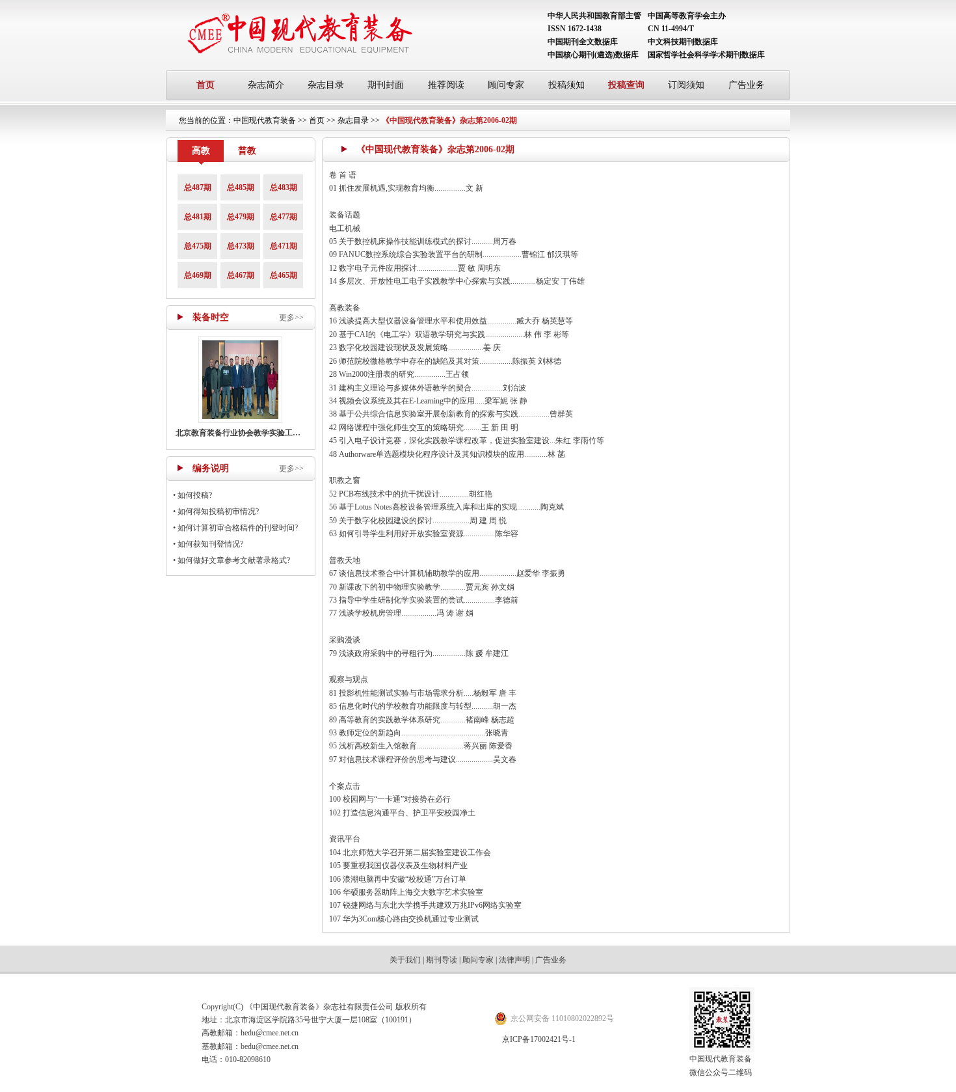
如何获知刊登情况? (210, 544)
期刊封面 (385, 85)
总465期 (283, 275)
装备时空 (211, 317)
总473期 (240, 246)
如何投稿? (195, 495)
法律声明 (514, 959)
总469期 (197, 275)
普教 (247, 151)
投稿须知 (566, 85)
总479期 (240, 216)
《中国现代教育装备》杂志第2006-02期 (449, 120)
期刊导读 (441, 959)
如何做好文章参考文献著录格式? (234, 560)
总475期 (197, 246)
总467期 (240, 275)
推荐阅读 (446, 85)
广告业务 (746, 85)
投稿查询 (626, 85)
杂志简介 (266, 85)
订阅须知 (686, 85)
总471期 (283, 246)
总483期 (283, 187)
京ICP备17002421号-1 (539, 1039)
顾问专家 (506, 85)
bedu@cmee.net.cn (270, 1046)
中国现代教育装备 (264, 120)
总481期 (197, 216)
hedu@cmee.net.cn (270, 1032)
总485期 (240, 187)
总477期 (283, 216)
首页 (205, 85)
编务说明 (211, 468)
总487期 (197, 187)
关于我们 (405, 959)
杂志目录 (326, 85)
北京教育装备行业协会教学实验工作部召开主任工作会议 (273, 432)
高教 (201, 151)
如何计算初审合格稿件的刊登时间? (238, 527)
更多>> (291, 317)
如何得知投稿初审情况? (218, 511)
